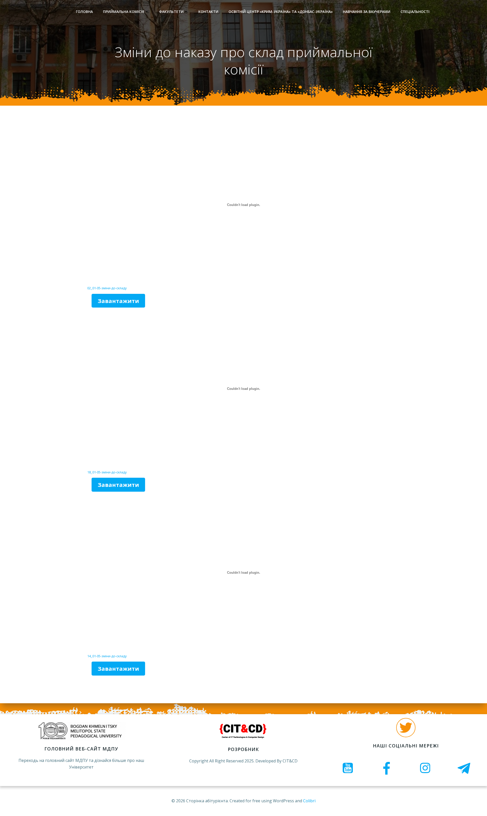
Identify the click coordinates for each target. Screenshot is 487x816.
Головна (84, 11)
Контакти (208, 11)
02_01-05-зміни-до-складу (107, 288)
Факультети (171, 11)
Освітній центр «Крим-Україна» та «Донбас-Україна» (281, 11)
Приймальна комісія (123, 11)
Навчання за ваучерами (366, 11)
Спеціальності (415, 11)
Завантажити (118, 301)
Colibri (309, 801)
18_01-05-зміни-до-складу (107, 472)
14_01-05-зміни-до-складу (107, 656)
